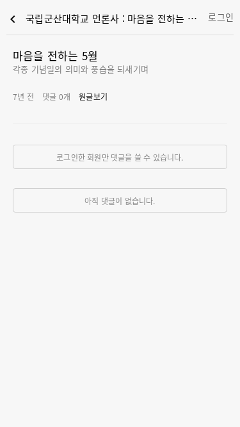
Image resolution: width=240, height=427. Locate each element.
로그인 (221, 16)
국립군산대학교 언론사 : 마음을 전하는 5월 (103, 19)
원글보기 (93, 96)
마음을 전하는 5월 (55, 55)
